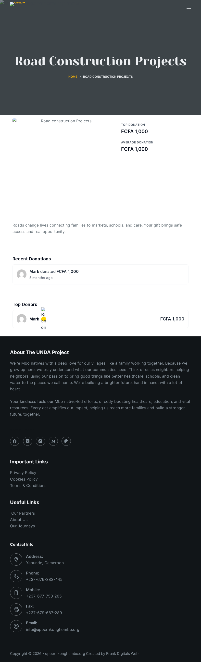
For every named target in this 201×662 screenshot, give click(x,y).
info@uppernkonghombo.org (52, 629)
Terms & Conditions (28, 485)
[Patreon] (66, 441)
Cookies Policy (24, 479)
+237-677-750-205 (44, 596)
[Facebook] (14, 441)
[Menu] (189, 8)
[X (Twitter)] (27, 441)
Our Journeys (22, 525)
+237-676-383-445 (44, 579)
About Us (18, 519)
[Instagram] (40, 441)
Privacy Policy (23, 472)
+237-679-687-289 (44, 612)
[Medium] (53, 441)
